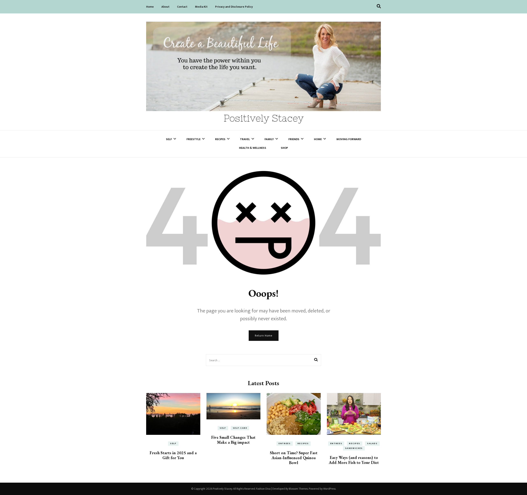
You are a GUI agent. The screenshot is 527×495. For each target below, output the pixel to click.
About (165, 6)
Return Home (263, 335)
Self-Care (240, 428)
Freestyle (194, 139)
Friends (293, 139)
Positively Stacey (264, 118)
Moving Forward (348, 139)
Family (269, 139)
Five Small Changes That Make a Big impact (233, 440)
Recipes (220, 139)
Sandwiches (354, 448)
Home (150, 6)
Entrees (285, 443)
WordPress (329, 488)
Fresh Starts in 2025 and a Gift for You (173, 455)
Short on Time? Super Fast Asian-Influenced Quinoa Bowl (293, 457)
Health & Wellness (252, 147)
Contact (182, 6)
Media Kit (201, 6)
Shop (284, 147)
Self (169, 139)
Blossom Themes (298, 488)
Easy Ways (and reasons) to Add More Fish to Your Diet (354, 460)
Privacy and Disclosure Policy (234, 6)
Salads (372, 443)
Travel (245, 139)
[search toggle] (379, 6)
